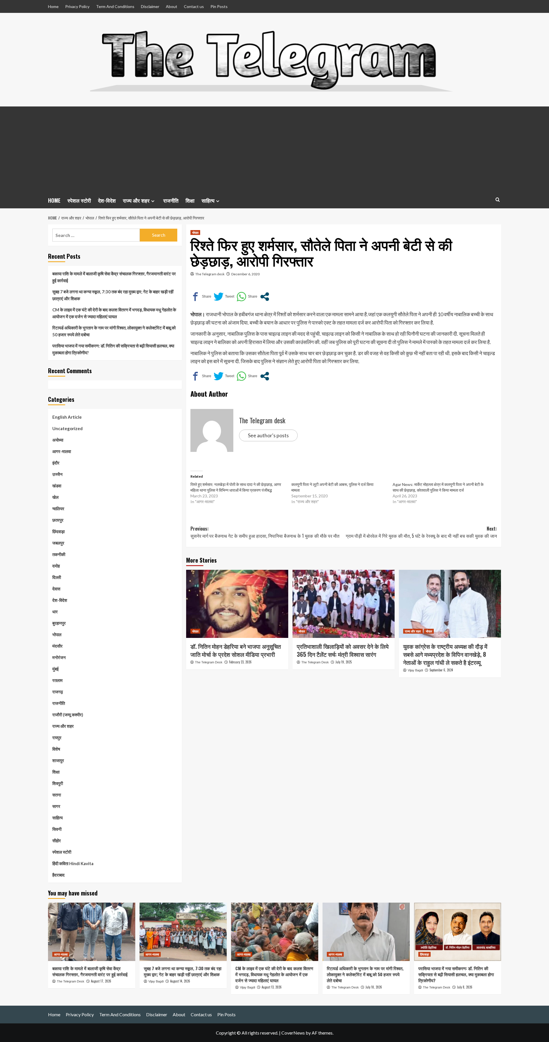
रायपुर (56, 737)
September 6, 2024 (441, 670)
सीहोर (56, 840)
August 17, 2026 (101, 981)
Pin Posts (219, 6)
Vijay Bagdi (415, 670)
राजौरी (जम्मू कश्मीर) (67, 714)
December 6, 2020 (245, 274)
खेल (55, 497)
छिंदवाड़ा (58, 531)
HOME (54, 200)
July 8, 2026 (464, 987)
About (171, 6)
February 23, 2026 (240, 662)
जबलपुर (58, 542)
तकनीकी (58, 554)
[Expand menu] (153, 201)
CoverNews (293, 1032)
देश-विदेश (107, 200)
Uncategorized (67, 428)
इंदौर (55, 462)
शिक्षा (190, 200)
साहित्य (208, 200)
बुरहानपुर (59, 623)
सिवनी (56, 829)
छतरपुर (57, 520)
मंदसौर (57, 645)
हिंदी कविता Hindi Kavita (73, 863)
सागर (56, 806)
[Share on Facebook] (200, 297)
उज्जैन (57, 474)
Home (53, 6)
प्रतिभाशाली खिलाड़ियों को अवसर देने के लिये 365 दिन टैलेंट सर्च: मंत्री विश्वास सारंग (343, 650)
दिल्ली (56, 577)
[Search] (497, 200)
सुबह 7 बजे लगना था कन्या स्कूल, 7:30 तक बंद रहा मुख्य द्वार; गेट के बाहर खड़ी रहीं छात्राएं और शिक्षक (112, 295)
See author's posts (268, 435)
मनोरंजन (59, 657)
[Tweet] (224, 297)
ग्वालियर (58, 508)
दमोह (56, 565)
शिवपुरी (57, 783)
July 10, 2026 (373, 987)
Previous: (264, 532)
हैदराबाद (58, 874)
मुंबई (55, 668)
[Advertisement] (274, 149)
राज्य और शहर (136, 200)
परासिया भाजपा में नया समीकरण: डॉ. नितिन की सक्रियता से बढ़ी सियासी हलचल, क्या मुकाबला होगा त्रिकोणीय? (113, 349)
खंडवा (56, 485)
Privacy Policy (77, 6)
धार (55, 611)
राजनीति (170, 200)
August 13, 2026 (272, 987)
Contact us (194, 6)
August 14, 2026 (180, 981)
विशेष (56, 749)
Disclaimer (150, 6)
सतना (56, 794)
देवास (56, 588)
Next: (421, 532)
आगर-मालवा (61, 451)
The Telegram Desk (208, 662)
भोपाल (195, 232)
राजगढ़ (57, 691)
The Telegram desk (209, 274)
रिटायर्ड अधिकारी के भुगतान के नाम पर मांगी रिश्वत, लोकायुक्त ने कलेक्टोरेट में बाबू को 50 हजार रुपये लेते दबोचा (114, 331)
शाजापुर (58, 760)
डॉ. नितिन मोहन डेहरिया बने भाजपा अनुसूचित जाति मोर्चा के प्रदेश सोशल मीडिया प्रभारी (235, 650)
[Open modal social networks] (265, 297)
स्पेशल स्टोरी (79, 200)
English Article (67, 417)
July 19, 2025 (343, 662)
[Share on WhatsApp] (246, 297)
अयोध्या (57, 439)
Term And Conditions (115, 6)
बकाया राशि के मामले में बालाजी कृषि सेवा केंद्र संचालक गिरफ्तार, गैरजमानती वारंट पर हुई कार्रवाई (114, 277)
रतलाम (57, 680)
